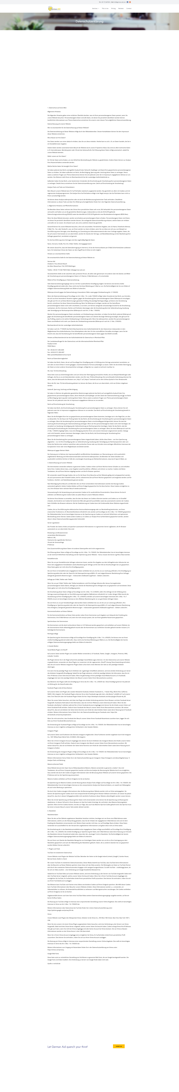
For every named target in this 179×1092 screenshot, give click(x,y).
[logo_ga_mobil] (55, 6)
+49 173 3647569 (105, 2)
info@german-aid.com (120, 2)
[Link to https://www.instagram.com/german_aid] (130, 2)
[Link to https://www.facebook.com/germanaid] (127, 2)
